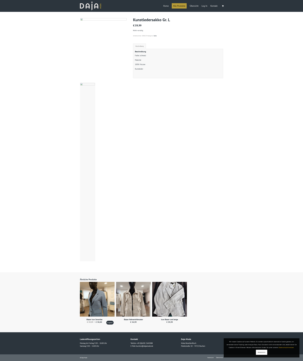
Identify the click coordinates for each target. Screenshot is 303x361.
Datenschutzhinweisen (286, 347)
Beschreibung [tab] (140, 46)
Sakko (155, 36)
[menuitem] (166, 6)
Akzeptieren (262, 352)
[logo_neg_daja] (90, 6)
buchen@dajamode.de (144, 346)
